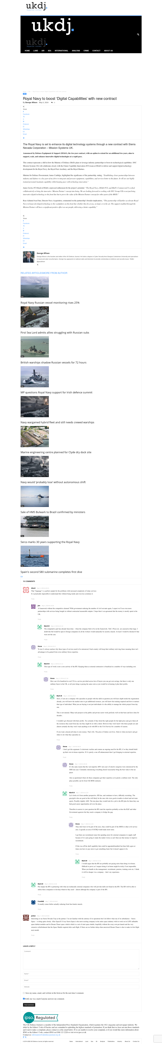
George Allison (31, 102)
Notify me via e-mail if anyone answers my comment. (45, 998)
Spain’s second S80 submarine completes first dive (51, 572)
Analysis (76, 50)
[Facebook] (23, 1037)
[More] (81, 138)
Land (35, 50)
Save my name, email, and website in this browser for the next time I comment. (54, 993)
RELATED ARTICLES (32, 272)
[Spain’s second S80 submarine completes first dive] (81, 556)
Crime (86, 50)
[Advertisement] (81, 71)
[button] (138, 34)
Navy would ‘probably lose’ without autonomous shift (53, 482)
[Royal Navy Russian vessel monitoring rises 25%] (81, 287)
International (61, 50)
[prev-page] (21, 577)
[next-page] (22, 577)
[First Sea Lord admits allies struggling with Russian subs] (81, 316)
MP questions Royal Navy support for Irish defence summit (56, 392)
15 (54, 102)
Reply (33, 599)
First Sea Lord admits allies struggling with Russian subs (55, 332)
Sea (49, 50)
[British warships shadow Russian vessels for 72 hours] (81, 346)
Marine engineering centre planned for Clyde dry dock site (56, 452)
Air (43, 50)
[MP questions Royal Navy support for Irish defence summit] (81, 376)
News (71, 1041)
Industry (119, 1041)
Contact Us (136, 1041)
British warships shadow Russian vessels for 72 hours (53, 362)
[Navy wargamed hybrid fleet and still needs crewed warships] (81, 406)
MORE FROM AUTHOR (55, 272)
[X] (38, 265)
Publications (111, 1041)
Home (27, 50)
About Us (108, 50)
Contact (96, 50)
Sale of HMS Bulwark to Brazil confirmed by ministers (53, 512)
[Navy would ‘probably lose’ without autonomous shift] (81, 466)
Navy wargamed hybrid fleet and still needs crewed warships (57, 422)
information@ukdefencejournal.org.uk (46, 1034)
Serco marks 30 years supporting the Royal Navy (50, 542)
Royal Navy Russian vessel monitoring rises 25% (50, 302)
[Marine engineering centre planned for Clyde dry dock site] (81, 436)
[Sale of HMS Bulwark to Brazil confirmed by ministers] (81, 496)
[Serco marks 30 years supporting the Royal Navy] (81, 526)
